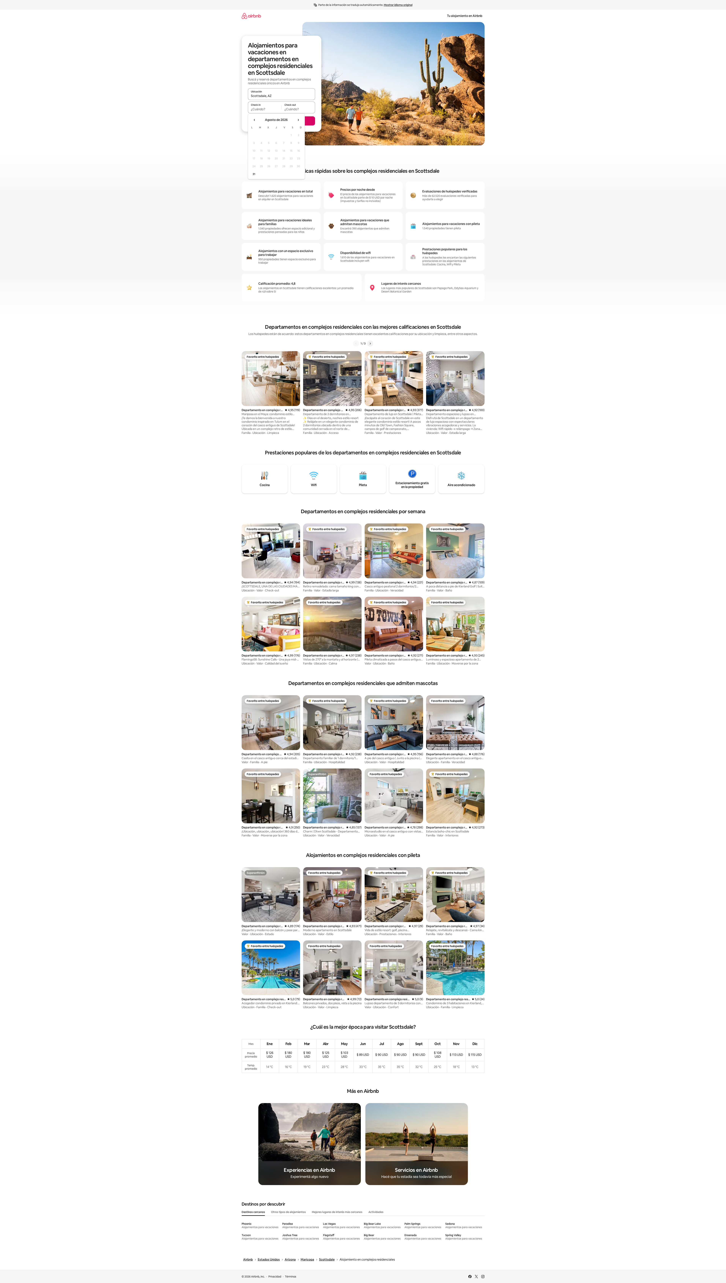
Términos (290, 1276)
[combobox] (281, 96)
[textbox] (264, 109)
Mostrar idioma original (398, 5)
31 (254, 174)
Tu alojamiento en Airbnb (464, 16)
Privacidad (274, 1276)
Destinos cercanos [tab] (253, 1212)
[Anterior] (356, 343)
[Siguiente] (370, 343)
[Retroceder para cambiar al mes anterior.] (254, 120)
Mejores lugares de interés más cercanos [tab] (337, 1212)
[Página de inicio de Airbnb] (251, 16)
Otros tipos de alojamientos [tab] (288, 1212)
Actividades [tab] (375, 1212)
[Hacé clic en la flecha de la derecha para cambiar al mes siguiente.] (298, 120)
